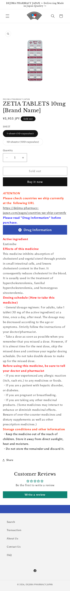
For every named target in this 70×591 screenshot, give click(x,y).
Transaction (14, 530)
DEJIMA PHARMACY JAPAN (39, 584)
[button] (7, 16)
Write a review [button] (35, 494)
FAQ (9, 555)
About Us (12, 538)
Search (11, 521)
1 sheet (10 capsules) (22, 134)
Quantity (8, 150)
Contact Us (14, 546)
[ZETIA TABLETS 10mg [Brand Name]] (35, 234)
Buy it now (35, 181)
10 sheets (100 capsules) (25, 142)
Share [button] (9, 460)
